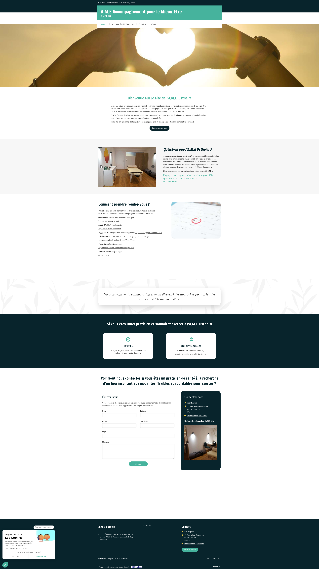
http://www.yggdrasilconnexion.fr (148, 232)
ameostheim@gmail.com (197, 415)
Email (104, 421)
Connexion (216, 566)
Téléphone (144, 421)
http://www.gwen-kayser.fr (109, 221)
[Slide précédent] (101, 166)
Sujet (104, 431)
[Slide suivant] (153, 166)
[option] (127, 167)
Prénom (143, 410)
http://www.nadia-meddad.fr (109, 228)
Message (105, 442)
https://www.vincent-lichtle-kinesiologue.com (116, 247)
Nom (104, 410)
